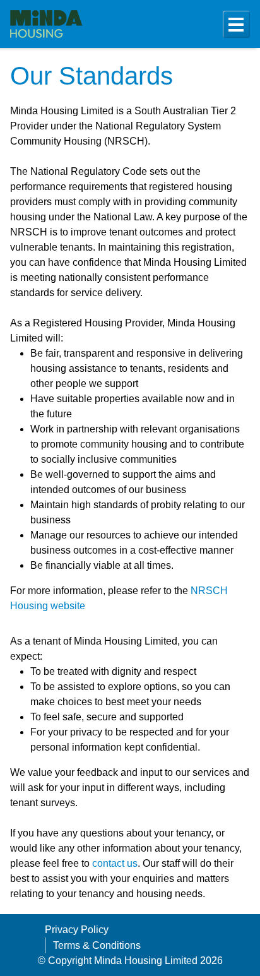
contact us (115, 863)
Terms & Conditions (97, 945)
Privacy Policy (77, 929)
